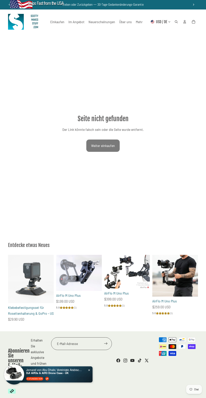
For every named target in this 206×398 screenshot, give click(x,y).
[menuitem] (139, 21)
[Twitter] (146, 360)
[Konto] (184, 21)
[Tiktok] (139, 360)
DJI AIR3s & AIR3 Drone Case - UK (47, 373)
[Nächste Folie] (193, 4)
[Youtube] (132, 360)
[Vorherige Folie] (60, 273)
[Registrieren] (106, 343)
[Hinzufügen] (47, 297)
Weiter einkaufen (103, 145)
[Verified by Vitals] (47, 378)
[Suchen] (176, 21)
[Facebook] (118, 360)
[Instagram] (125, 360)
